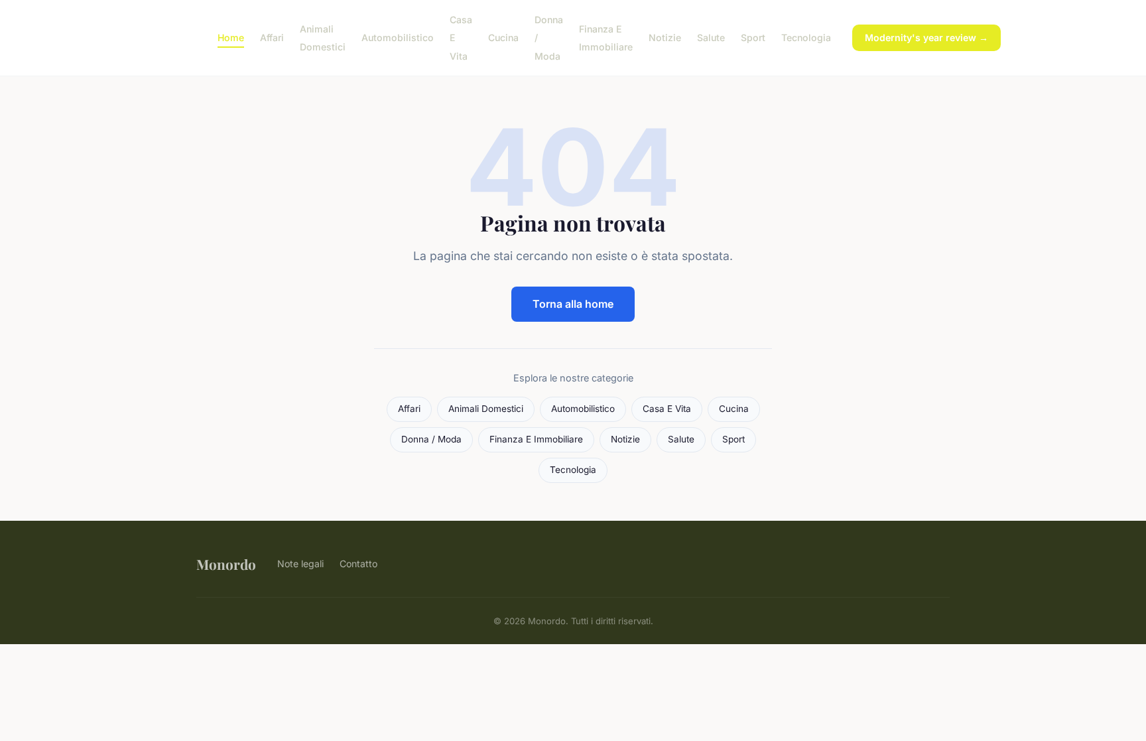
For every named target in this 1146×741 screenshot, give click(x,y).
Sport (753, 37)
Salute (711, 37)
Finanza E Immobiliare (606, 37)
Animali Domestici (323, 37)
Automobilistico (397, 37)
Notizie (665, 37)
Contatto (358, 563)
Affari (272, 37)
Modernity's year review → (926, 37)
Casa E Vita (667, 408)
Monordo (226, 564)
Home (231, 37)
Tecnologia (806, 37)
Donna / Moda (431, 439)
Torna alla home (573, 303)
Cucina (503, 37)
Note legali (300, 563)
